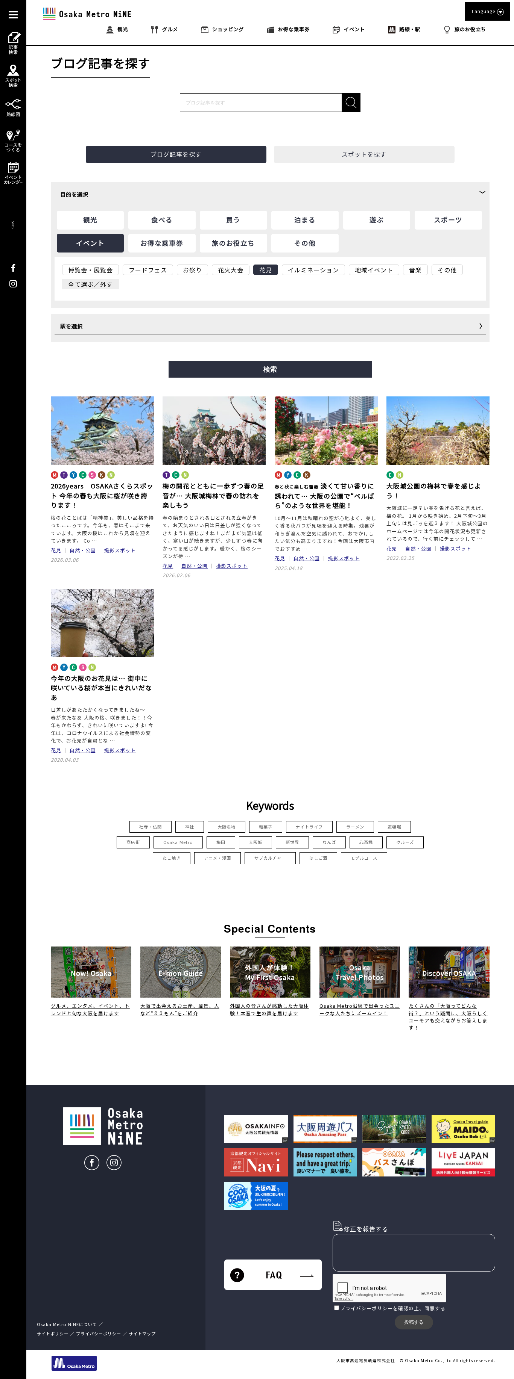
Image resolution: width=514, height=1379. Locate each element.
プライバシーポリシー (366, 1308)
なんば (329, 842)
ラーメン (355, 827)
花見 (56, 550)
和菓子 (265, 827)
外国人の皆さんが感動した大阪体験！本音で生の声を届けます (269, 1009)
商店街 (133, 842)
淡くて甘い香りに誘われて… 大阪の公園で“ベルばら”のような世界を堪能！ (324, 495)
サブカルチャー (270, 858)
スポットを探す (364, 154)
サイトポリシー (52, 1334)
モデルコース (364, 858)
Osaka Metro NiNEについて (67, 1324)
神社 (189, 827)
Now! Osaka (91, 973)
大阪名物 (226, 827)
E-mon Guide (180, 973)
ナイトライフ (309, 827)
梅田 (220, 842)
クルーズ (405, 842)
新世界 (292, 842)
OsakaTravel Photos (360, 972)
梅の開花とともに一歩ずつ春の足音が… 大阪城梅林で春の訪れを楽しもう (213, 495)
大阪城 (255, 842)
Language (483, 11)
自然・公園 (83, 550)
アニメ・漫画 (217, 858)
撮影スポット (120, 550)
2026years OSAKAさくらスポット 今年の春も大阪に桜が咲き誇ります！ (102, 495)
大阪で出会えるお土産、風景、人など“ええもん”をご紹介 (179, 1009)
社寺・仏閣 (150, 827)
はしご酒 (318, 858)
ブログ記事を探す (176, 154)
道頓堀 (394, 827)
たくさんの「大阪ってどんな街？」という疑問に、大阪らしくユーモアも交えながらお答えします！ (448, 1016)
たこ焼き (172, 858)
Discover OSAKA (449, 973)
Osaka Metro (178, 842)
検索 (270, 369)
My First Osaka (270, 972)
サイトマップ (142, 1334)
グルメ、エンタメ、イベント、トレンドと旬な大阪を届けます (90, 1009)
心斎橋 (366, 842)
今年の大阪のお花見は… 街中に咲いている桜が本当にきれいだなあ (101, 688)
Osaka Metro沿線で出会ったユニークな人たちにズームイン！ (359, 1009)
